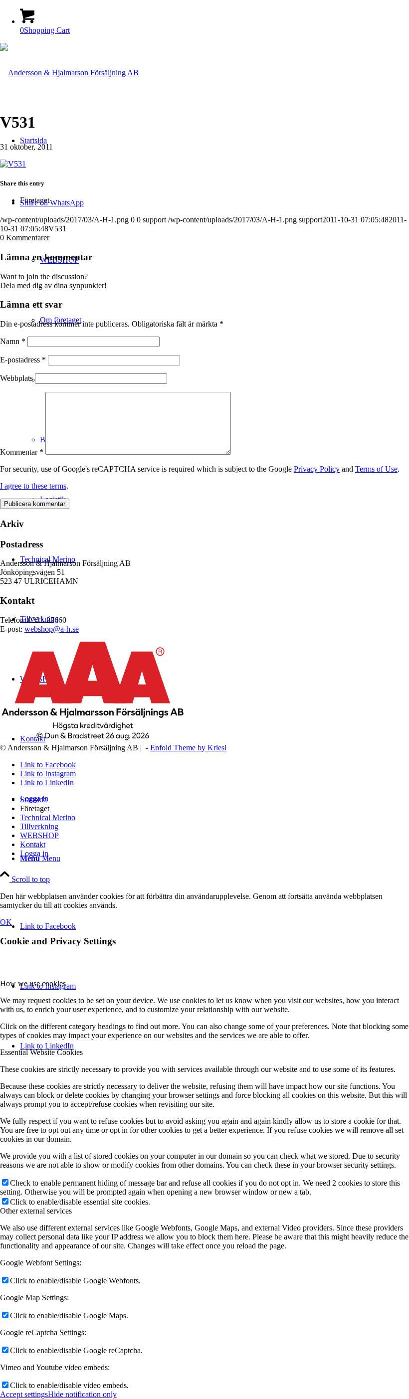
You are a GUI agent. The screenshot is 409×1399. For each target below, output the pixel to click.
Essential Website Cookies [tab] (41, 1052)
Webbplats (16, 378)
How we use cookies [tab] (33, 983)
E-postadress (23, 359)
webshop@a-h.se (51, 629)
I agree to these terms (33, 486)
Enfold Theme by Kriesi (188, 747)
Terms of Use (376, 469)
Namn (12, 341)
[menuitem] (214, 858)
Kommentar (21, 452)
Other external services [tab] (36, 1211)
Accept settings (24, 1394)
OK (6, 922)
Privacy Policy (317, 469)
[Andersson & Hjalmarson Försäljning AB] (69, 72)
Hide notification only (82, 1394)
